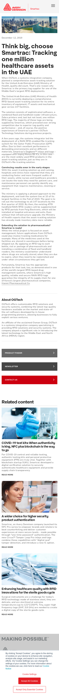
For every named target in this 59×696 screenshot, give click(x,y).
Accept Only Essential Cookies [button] (29, 689)
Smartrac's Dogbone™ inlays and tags (33, 151)
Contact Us (11, 380)
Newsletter (11, 366)
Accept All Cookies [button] (29, 680)
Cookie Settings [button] (29, 674)
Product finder (13, 353)
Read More (7, 475)
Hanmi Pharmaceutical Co (16, 283)
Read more (7, 614)
